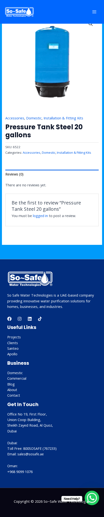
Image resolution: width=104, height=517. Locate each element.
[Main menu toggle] (94, 12)
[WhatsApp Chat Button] (92, 498)
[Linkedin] (30, 319)
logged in (40, 215)
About (12, 389)
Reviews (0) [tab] (14, 174)
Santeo (13, 348)
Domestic (34, 118)
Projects (14, 337)
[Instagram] (19, 319)
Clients (12, 342)
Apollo (12, 353)
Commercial (16, 378)
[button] (90, 24)
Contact (13, 395)
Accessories (14, 118)
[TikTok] (40, 319)
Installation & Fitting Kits (63, 118)
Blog (11, 384)
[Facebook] (9, 319)
